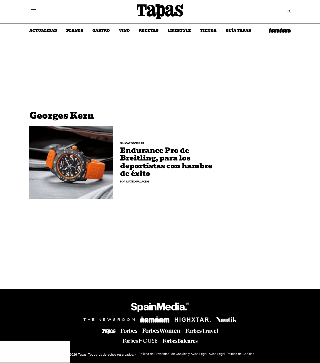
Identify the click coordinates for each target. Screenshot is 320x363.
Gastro (101, 31)
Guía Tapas (238, 31)
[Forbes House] (140, 340)
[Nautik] (226, 320)
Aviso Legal (217, 354)
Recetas (148, 31)
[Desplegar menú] (33, 12)
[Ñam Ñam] (155, 319)
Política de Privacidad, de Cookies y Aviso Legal (173, 354)
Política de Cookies (240, 354)
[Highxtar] (192, 319)
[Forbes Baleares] (180, 340)
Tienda (208, 31)
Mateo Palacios (138, 181)
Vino (124, 31)
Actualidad (43, 31)
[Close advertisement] (65, 345)
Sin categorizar (132, 143)
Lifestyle (179, 31)
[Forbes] (129, 331)
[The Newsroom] (109, 319)
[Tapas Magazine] (108, 331)
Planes (74, 31)
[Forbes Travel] (161, 330)
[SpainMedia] (160, 308)
